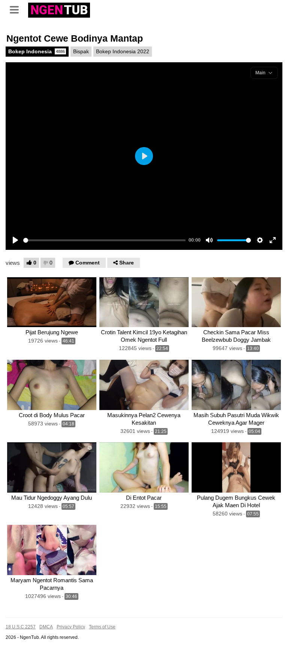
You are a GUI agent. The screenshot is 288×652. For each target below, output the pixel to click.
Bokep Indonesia (36, 51)
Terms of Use (102, 626)
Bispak (81, 51)
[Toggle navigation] (17, 9)
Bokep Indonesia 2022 (122, 51)
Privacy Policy (71, 626)
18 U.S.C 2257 (21, 626)
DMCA (46, 626)
